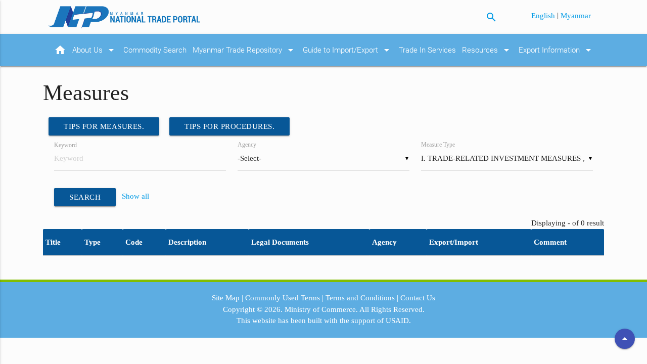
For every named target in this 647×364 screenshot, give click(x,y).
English (544, 16)
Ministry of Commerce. (321, 309)
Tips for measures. (104, 126)
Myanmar (576, 16)
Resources (487, 50)
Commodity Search (155, 50)
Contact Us (417, 298)
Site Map (226, 298)
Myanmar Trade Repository (245, 50)
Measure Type (438, 144)
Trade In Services (427, 50)
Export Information (556, 50)
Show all (135, 196)
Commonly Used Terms (282, 298)
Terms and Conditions (360, 298)
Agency (247, 144)
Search (85, 197)
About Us (94, 50)
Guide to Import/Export (348, 50)
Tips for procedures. (229, 126)
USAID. (398, 320)
